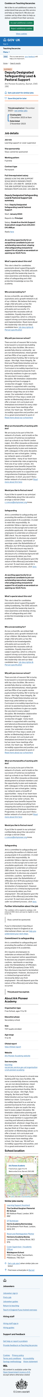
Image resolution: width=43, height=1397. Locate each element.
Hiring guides (8, 1327)
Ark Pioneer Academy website (17, 1056)
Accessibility (28, 1358)
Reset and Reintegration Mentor (20, 1234)
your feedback (30, 57)
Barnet (31, 1270)
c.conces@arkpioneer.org (16, 502)
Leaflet (12, 1196)
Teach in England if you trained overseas (20, 1310)
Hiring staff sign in (10, 1323)
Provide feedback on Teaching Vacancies (20, 1345)
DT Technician (12, 1221)
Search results (15, 63)
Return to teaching (11, 1305)
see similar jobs (20, 110)
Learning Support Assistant (18, 1205)
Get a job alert (14, 1263)
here (12, 231)
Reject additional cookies (21, 28)
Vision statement (30, 1361)
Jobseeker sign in (10, 1293)
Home (5, 63)
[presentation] (21, 1177)
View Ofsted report (13, 1047)
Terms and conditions (12, 1358)
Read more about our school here (19, 417)
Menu (5, 52)
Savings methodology (12, 1361)
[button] (21, 1176)
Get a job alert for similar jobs (21, 93)
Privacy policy (18, 1355)
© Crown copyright (21, 1391)
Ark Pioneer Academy (17, 1166)
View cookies (21, 34)
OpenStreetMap (26, 1196)
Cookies (6, 1355)
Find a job (7, 1297)
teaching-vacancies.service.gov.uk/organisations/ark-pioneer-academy (21, 1067)
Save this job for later (17, 98)
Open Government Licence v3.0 (16, 1372)
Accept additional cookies (21, 23)
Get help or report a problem (15, 1341)
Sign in (5, 44)
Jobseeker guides (10, 1301)
